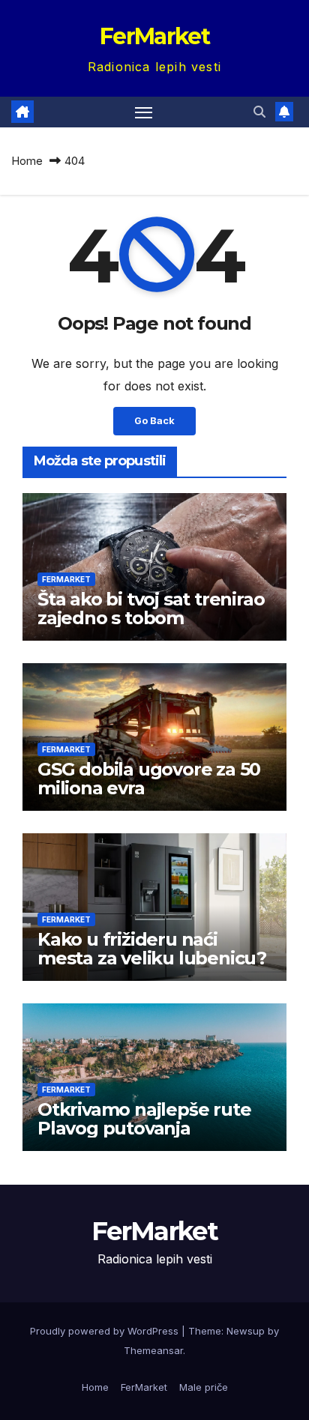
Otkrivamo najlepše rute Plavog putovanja (144, 1119)
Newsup (245, 1331)
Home (27, 161)
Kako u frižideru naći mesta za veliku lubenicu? (152, 948)
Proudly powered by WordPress (106, 1331)
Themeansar (153, 1350)
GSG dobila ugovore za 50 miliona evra (149, 778)
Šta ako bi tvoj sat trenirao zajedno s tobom (151, 608)
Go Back (154, 420)
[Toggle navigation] (144, 112)
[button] (260, 111)
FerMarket (154, 36)
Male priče (203, 1387)
